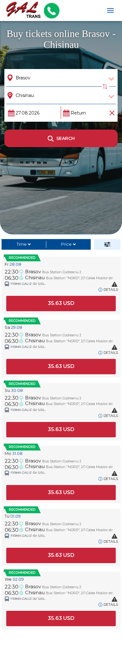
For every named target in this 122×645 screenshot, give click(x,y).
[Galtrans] (21, 10)
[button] (61, 303)
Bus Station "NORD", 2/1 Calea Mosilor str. (79, 278)
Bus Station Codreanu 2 (61, 272)
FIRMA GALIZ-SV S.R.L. (28, 284)
